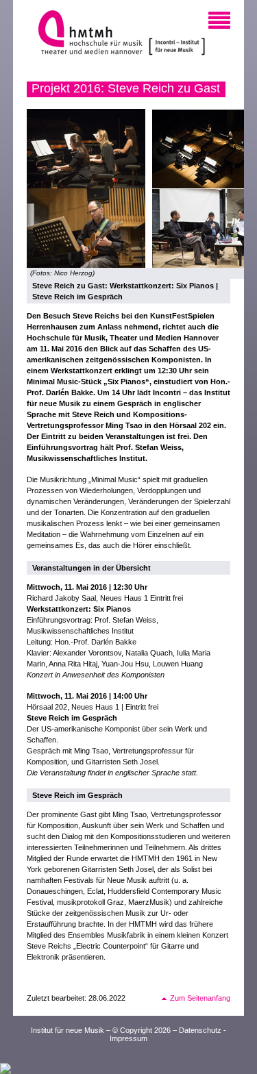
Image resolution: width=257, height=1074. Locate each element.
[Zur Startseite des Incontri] (177, 34)
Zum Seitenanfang (200, 998)
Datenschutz (200, 1030)
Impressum (128, 1038)
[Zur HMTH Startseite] (86, 34)
